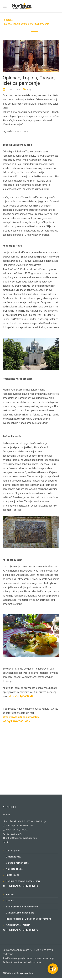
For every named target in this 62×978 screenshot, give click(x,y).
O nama (10, 900)
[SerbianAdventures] (22, 6)
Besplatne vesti (13, 856)
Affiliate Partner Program (18, 925)
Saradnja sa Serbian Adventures (22, 906)
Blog (29, 89)
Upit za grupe (12, 850)
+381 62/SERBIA (14, 834)
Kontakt (9, 807)
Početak (7, 19)
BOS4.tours (9, 973)
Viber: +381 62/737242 (17, 829)
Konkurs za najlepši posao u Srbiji (23, 881)
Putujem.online (25, 973)
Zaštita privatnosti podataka (20, 912)
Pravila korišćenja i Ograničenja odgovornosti (28, 918)
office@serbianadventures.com (21, 838)
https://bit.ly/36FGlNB (21, 696)
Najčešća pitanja (14, 869)
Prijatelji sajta (12, 875)
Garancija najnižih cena (17, 862)
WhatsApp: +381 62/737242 (19, 825)
